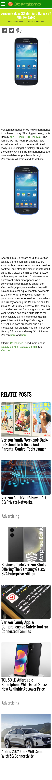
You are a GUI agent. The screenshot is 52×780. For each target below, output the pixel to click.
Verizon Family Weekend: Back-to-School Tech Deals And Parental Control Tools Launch (24, 444)
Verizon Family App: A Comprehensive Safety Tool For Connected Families (24, 626)
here (13, 335)
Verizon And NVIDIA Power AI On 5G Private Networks (25, 500)
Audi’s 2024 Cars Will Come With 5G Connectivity (22, 753)
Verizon (5, 350)
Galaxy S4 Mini (28, 346)
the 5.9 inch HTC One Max (25, 137)
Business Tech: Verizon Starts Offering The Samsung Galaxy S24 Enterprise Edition (23, 569)
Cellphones (16, 343)
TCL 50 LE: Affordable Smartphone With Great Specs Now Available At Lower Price (24, 684)
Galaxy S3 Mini (9, 346)
